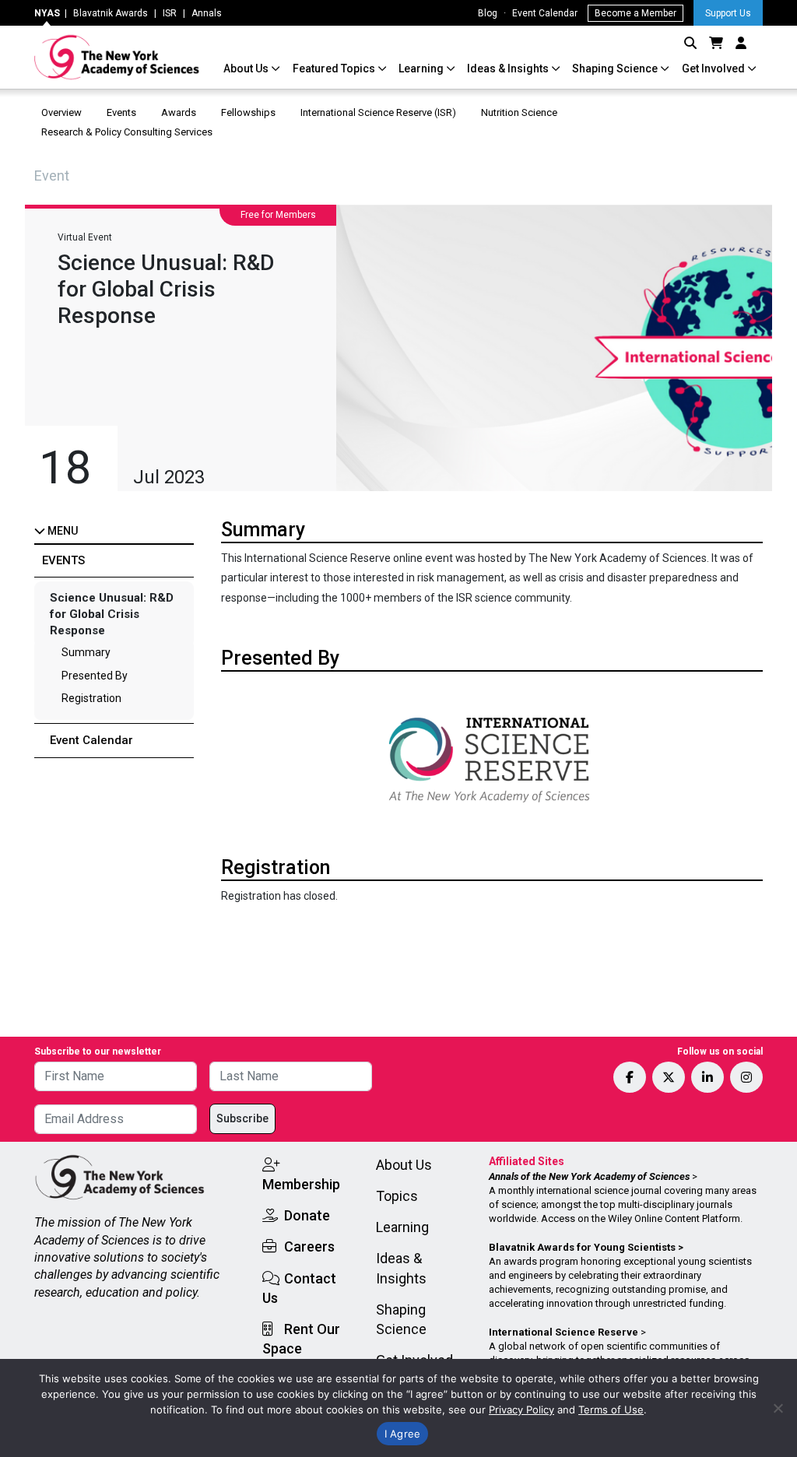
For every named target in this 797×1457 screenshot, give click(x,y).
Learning (422, 68)
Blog (487, 13)
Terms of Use (611, 1409)
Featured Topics (335, 68)
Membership (301, 1184)
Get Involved (714, 68)
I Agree (402, 1433)
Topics (397, 1196)
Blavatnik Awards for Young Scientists (582, 1247)
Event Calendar (545, 13)
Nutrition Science (519, 112)
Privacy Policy (521, 1409)
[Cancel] (777, 1408)
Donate (307, 1215)
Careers (309, 1246)
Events (121, 112)
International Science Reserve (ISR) (378, 112)
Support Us (728, 13)
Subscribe (242, 1118)
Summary (86, 652)
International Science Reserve (563, 1332)
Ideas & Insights (509, 68)
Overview (61, 112)
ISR (170, 13)
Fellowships (248, 112)
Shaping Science (616, 68)
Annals (206, 13)
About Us (247, 68)
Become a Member (635, 13)
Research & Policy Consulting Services (128, 132)
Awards (178, 112)
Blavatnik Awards (110, 13)
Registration (91, 698)
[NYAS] (117, 57)
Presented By (94, 675)
